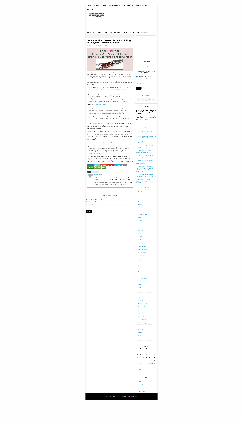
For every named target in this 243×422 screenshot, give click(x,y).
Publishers (140, 287)
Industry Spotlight (142, 255)
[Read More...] (144, 119)
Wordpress (140, 332)
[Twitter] (88, 175)
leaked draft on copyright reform (100, 89)
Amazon (140, 195)
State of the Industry (143, 303)
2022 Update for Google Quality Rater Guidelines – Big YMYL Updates (146, 112)
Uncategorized (141, 316)
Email (139, 227)
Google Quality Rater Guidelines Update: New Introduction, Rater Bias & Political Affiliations (145, 162)
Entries (140, 384)
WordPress (133, 396)
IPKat (129, 94)
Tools (139, 310)
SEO (139, 294)
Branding (140, 204)
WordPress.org (141, 391)
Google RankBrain (142, 246)
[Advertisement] (131, 21)
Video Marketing (142, 323)
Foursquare (140, 236)
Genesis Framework (126, 396)
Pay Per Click (141, 281)
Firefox (139, 233)
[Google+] (92, 175)
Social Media (141, 300)
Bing (139, 201)
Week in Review (141, 326)
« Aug (140, 369)
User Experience (142, 319)
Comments (141, 388)
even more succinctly (101, 104)
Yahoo (139, 335)
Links (139, 265)
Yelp (139, 338)
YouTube (140, 342)
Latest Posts (95, 171)
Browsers (140, 207)
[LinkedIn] (90, 177)
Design (139, 217)
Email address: (89, 204)
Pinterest (140, 284)
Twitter (139, 313)
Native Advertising (142, 275)
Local (139, 268)
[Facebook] (90, 175)
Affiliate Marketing (142, 191)
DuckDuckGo (141, 223)
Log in (139, 381)
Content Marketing (142, 214)
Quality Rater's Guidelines (144, 249)
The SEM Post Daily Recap (93, 201)
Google (139, 239)
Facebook (140, 230)
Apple (139, 198)
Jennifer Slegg (98, 174)
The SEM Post (96, 15)
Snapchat (140, 297)
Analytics (140, 243)
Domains (140, 220)
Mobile (139, 271)
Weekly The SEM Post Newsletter (95, 199)
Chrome (140, 211)
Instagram (140, 259)
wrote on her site (126, 87)
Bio (89, 171)
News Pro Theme (116, 396)
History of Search (142, 252)
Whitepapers (141, 329)
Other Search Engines (143, 278)
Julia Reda (89, 87)
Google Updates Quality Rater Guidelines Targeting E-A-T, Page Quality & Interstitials (146, 181)
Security (140, 291)
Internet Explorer (142, 262)
